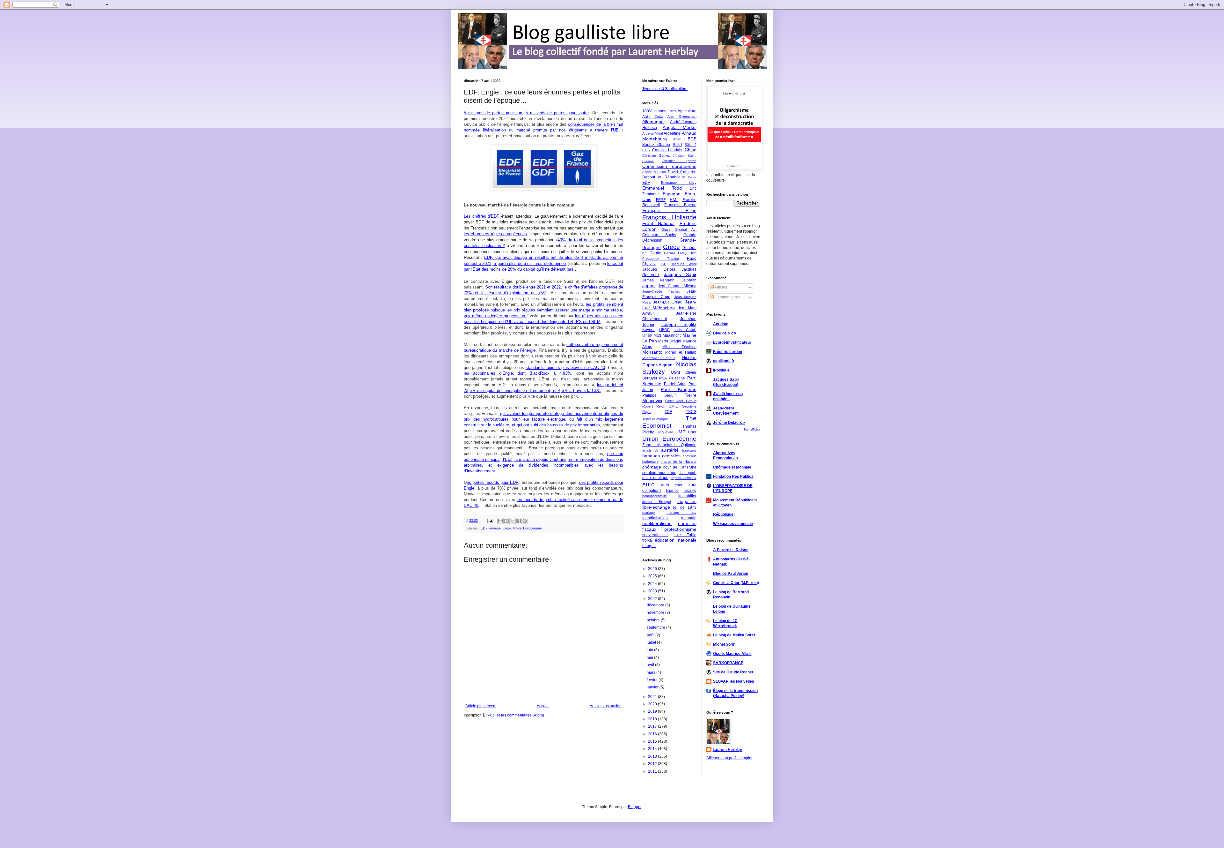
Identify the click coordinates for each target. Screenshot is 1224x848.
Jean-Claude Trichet (661, 291)
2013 (653, 756)
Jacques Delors (658, 269)
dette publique (655, 478)
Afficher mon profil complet (729, 758)
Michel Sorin (724, 644)
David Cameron (682, 172)
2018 (653, 719)
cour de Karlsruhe (679, 467)
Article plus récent (480, 706)
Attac (677, 139)
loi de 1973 (684, 507)
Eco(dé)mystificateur (732, 342)
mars (651, 672)
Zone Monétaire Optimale (669, 445)
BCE (692, 138)
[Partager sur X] (512, 521)
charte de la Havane (678, 461)
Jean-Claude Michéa (677, 286)
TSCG (691, 411)
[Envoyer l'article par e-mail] (490, 520)
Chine (690, 149)
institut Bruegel (656, 502)
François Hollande (669, 217)
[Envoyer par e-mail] (500, 521)
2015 (653, 741)
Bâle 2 (690, 144)
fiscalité (689, 490)
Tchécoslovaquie (655, 419)
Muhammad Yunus (658, 358)
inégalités (686, 501)
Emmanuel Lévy (678, 182)
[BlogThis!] (506, 521)
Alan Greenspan (681, 116)
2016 (653, 734)
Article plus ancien (606, 706)
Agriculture (687, 111)
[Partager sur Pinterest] (524, 521)
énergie (495, 528)
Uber (692, 432)
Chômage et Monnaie (732, 467)
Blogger (634, 807)
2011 (653, 771)
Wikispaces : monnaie (733, 524)
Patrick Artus (675, 384)
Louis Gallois (685, 330)
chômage (651, 466)
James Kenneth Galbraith (669, 280)
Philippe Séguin (659, 395)
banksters (689, 450)
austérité (670, 450)
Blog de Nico (724, 333)
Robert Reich (653, 406)
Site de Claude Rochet (733, 672)
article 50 (650, 450)
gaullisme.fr (723, 361)
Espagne (672, 193)
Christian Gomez (656, 155)
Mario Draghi (669, 341)
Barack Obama (656, 144)
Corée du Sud (654, 172)
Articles (720, 287)
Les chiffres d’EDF (481, 216)
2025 (653, 576)
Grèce (671, 247)
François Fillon (669, 210)
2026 (653, 569)
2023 (653, 591)
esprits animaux (683, 478)
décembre (656, 605)
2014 (653, 749)
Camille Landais (667, 150)
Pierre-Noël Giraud (680, 401)
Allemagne (653, 121)
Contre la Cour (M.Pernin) (736, 583)
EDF (484, 528)
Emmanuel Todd (662, 188)
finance (672, 490)
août (651, 635)
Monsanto (652, 352)
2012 (653, 764)
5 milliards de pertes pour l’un (493, 112)
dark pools (687, 473)
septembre (656, 627)
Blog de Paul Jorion (730, 573)
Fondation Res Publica (733, 476)
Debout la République (663, 177)
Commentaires (727, 297)
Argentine (672, 133)
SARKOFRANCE (728, 663)
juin (650, 650)
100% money (654, 111)
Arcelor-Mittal (652, 133)
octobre (654, 620)
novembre (656, 612)
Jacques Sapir (680, 274)
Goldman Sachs (659, 235)
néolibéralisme (657, 523)
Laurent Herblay (727, 749)
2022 (653, 599)
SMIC (673, 406)
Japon (648, 285)
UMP (680, 431)
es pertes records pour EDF (492, 482)
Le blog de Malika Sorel (734, 635)
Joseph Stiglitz (678, 324)
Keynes (648, 329)
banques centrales (661, 455)
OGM (675, 372)
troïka (647, 540)
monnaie (688, 518)
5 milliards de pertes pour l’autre (557, 112)
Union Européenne (527, 528)
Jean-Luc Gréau (668, 302)
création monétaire (659, 472)
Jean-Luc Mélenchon (669, 304)
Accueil (543, 706)
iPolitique (721, 370)
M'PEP (647, 335)
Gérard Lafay (675, 253)
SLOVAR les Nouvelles (733, 681)
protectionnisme (680, 529)
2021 (653, 696)
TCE (668, 411)
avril (651, 665)
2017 (653, 726)
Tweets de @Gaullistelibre (665, 88)
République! (724, 514)
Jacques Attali (683, 264)
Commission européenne (669, 166)
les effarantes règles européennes (495, 233)
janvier (653, 687)
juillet (652, 642)
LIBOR (664, 330)
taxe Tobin (685, 535)
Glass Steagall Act (678, 229)
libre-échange (656, 507)
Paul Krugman (678, 389)
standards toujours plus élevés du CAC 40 (565, 367)
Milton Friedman (679, 347)
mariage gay (681, 512)
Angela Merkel (679, 127)
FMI (674, 199)
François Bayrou (680, 205)
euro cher (671, 485)
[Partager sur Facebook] (518, 521)
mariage (648, 512)
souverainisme (655, 535)
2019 (653, 711)
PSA (663, 378)
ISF (663, 264)
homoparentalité (654, 496)
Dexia (692, 177)
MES (657, 335)
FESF (661, 200)
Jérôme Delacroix (729, 422)
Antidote (720, 324)
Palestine (677, 378)
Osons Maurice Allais (732, 653)
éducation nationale (675, 540)
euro (648, 484)
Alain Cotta (652, 116)
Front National (658, 223)
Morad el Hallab (680, 352)
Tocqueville (664, 432)
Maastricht (672, 335)
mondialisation (655, 518)
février (653, 680)
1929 (672, 111)
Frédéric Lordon (727, 351)
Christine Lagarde (679, 161)
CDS (646, 150)
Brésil (677, 144)
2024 (653, 584)
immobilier (687, 496)
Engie (507, 528)
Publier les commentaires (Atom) (516, 715)
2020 (653, 704)
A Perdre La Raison (730, 550)
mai (650, 657)
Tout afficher (752, 429)
